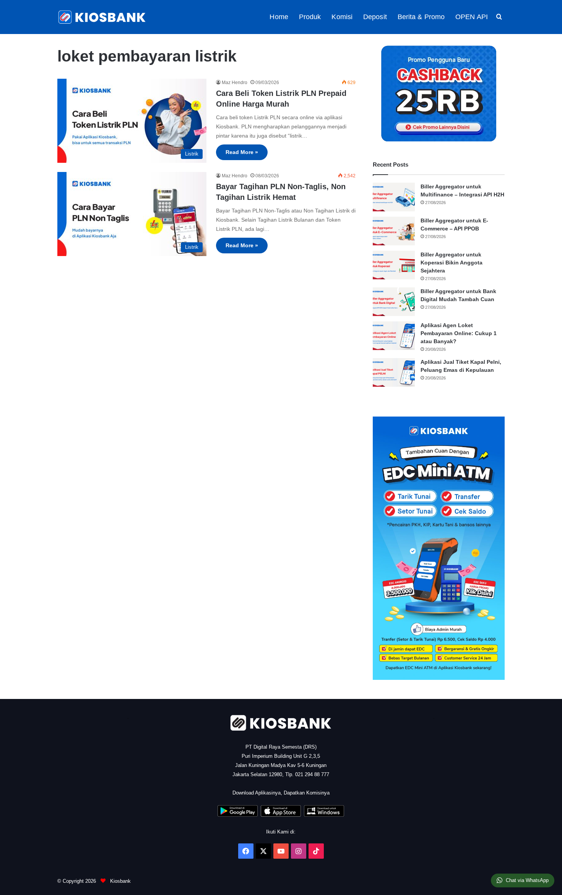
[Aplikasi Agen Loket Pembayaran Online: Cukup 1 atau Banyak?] (394, 335)
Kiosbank (120, 881)
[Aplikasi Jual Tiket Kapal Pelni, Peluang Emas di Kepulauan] (394, 372)
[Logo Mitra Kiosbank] (102, 17)
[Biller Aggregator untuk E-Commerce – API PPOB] (394, 231)
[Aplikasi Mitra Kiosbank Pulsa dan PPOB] (238, 815)
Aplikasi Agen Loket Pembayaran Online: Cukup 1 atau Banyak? (459, 333)
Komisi (341, 17)
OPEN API (471, 17)
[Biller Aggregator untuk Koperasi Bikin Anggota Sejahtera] (394, 265)
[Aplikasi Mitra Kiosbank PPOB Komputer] (324, 815)
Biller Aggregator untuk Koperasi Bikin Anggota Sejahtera (451, 262)
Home (279, 17)
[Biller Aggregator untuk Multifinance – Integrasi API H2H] (394, 197)
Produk (310, 17)
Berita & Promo (421, 17)
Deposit (375, 17)
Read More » (242, 152)
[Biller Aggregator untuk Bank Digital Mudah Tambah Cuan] (394, 301)
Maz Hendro (234, 82)
